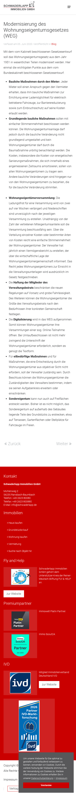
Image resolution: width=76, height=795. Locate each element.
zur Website (14, 593)
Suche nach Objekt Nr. (20, 551)
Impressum (10, 779)
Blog (53, 44)
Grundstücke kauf (18, 529)
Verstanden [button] (46, 785)
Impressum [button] (61, 778)
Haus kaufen (15, 522)
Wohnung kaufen (17, 537)
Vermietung (14, 544)
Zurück (14, 443)
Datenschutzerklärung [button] (42, 778)
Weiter (62, 443)
